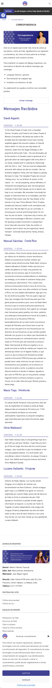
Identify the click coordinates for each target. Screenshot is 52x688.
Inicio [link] (4, 20)
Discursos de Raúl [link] (9, 621)
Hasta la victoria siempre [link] (12, 628)
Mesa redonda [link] (8, 631)
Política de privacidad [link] (26, 685)
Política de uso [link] (8, 603)
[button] (48, 636)
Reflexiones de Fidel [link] (10, 618)
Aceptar (26, 673)
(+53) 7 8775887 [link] (16, 586)
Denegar (26, 680)
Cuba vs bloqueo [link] (8, 624)
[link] (3, 15)
